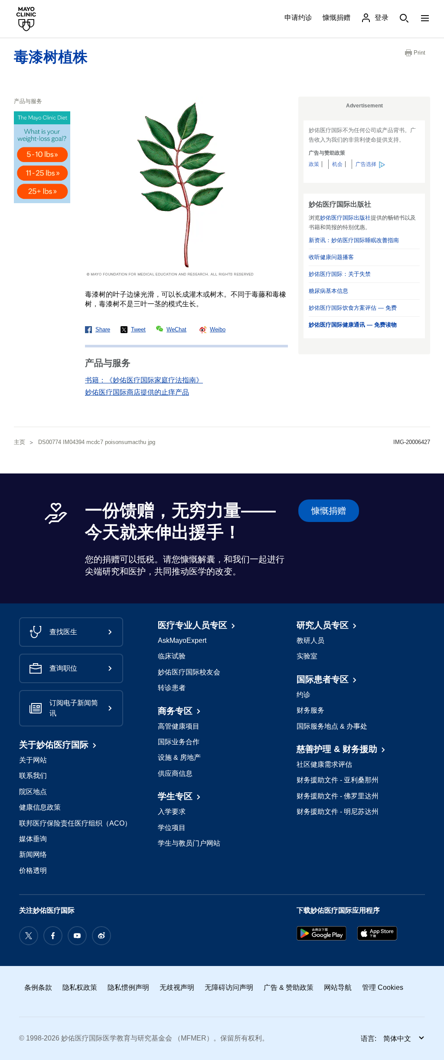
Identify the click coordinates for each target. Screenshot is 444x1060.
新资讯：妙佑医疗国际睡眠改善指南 (354, 240)
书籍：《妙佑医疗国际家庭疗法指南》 (144, 380)
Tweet (138, 329)
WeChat (176, 329)
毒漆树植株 (51, 57)
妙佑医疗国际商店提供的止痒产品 (137, 392)
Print (419, 52)
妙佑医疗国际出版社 (345, 217)
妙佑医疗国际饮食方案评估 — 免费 (353, 308)
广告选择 (366, 164)
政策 (314, 164)
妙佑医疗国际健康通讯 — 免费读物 (353, 324)
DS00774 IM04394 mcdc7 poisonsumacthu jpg (96, 442)
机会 (337, 164)
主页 (19, 442)
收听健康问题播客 (331, 257)
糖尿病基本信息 (328, 291)
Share (102, 329)
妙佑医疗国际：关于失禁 (340, 274)
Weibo (217, 329)
